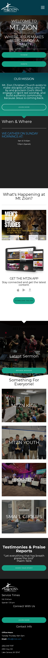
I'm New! (24, 55)
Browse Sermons (24, 370)
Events (24, 64)
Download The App (24, 300)
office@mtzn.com (14, 639)
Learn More (24, 107)
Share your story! (24, 568)
